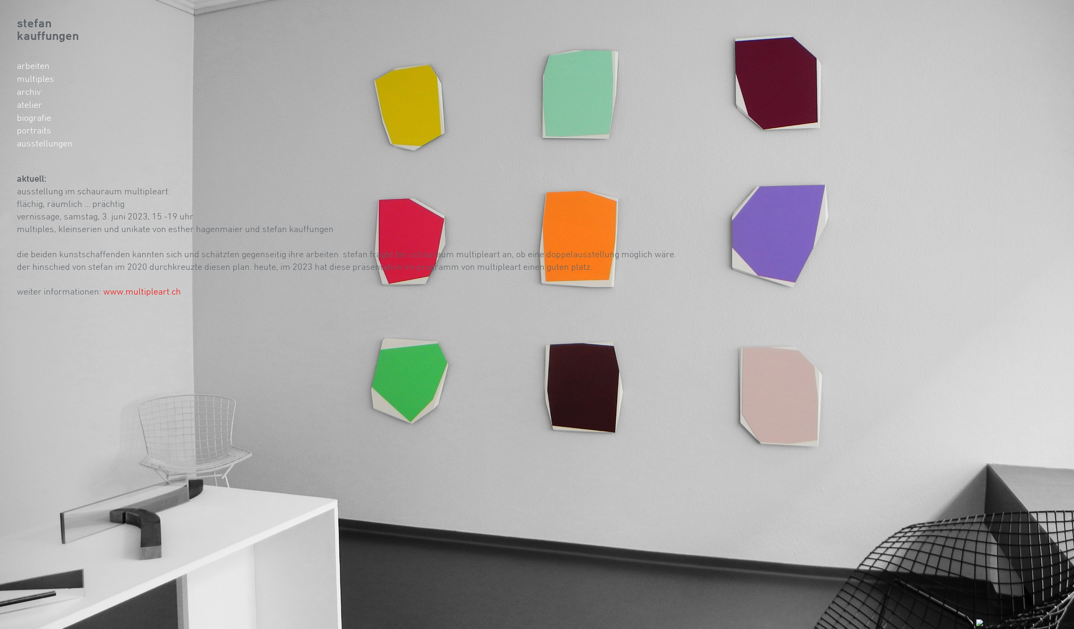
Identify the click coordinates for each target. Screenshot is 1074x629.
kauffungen (48, 35)
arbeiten (33, 65)
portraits (34, 130)
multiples (35, 78)
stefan (34, 23)
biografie (34, 117)
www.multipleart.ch (142, 291)
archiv (29, 91)
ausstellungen (45, 143)
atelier (29, 104)
